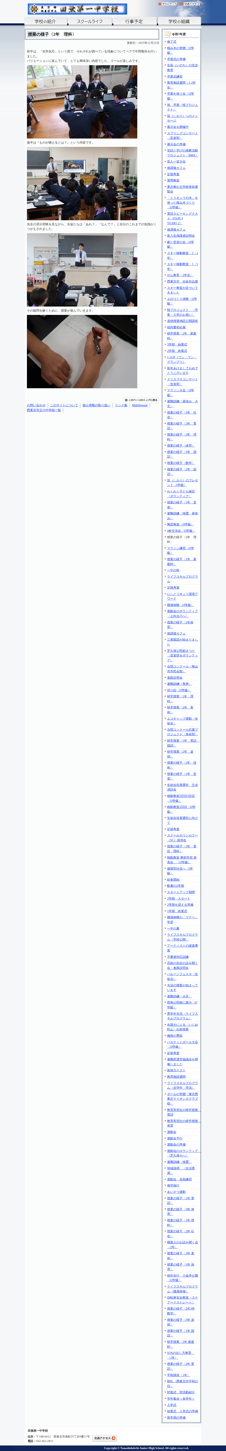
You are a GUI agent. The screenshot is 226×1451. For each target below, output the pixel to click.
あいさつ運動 (176, 1192)
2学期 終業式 (177, 351)
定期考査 (173, 174)
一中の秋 (173, 570)
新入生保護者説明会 (181, 235)
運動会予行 (175, 1138)
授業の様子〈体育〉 (181, 445)
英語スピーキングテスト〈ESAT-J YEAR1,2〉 (182, 218)
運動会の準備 (176, 1144)
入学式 (171, 1405)
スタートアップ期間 (181, 892)
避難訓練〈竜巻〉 (179, 684)
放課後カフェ (176, 168)
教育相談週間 (176, 1076)
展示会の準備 (176, 144)
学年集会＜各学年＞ (181, 1398)
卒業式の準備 (176, 59)
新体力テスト (176, 1070)
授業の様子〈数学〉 (181, 463)
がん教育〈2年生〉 (180, 275)
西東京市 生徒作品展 (182, 281)
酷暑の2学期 (175, 885)
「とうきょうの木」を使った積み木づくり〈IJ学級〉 (182, 202)
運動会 (171, 1132)
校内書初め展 (176, 327)
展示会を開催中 (178, 127)
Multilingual (139, 405)
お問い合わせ (36, 405)
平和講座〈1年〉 (178, 1375)
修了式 (171, 41)
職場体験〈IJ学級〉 (180, 605)
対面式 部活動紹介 (181, 1392)
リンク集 (121, 405)
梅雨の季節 (175, 1035)
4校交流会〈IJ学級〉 (181, 530)
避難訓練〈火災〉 (179, 996)
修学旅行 (173, 1185)
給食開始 (173, 879)
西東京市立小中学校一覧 (44, 410)
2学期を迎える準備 (180, 904)
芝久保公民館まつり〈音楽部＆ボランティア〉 (182, 655)
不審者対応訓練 (178, 957)
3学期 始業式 (177, 344)
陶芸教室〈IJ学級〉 (180, 524)
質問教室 (173, 180)
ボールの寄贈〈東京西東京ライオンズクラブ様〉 (182, 1098)
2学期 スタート (178, 898)
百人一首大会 (176, 161)
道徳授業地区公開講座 (182, 321)
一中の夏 (173, 928)
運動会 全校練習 (179, 1179)
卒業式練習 (175, 76)
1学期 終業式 (177, 911)
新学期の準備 (176, 1417)
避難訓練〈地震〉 (179, 1162)
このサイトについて (64, 405)
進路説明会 (175, 677)
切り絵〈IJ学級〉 (179, 690)
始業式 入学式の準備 (182, 1411)
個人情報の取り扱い (96, 405)
